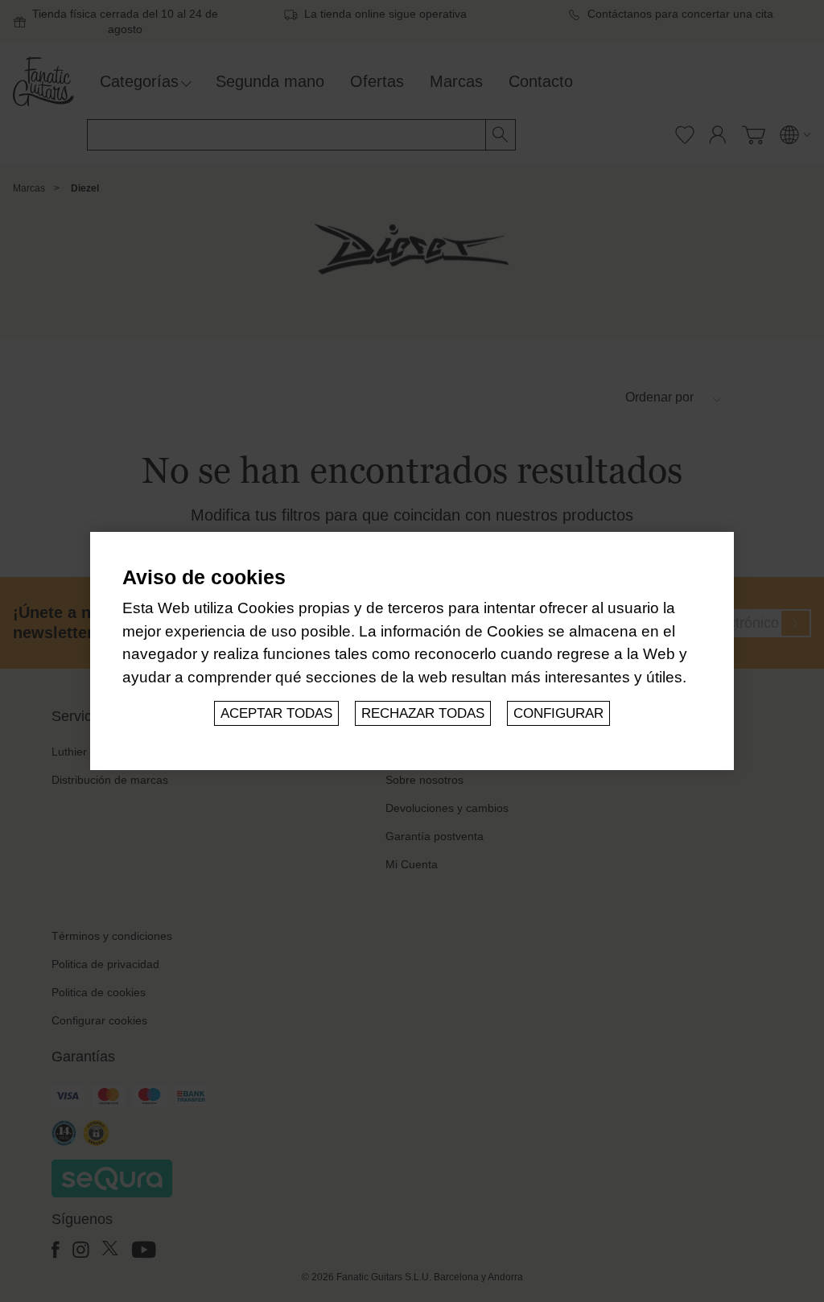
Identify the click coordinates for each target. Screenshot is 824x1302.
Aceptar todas (276, 713)
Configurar (558, 713)
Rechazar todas (422, 713)
